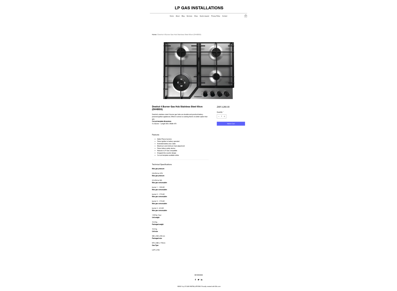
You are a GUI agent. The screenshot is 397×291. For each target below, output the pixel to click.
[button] (246, 15)
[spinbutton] (221, 116)
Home (154, 34)
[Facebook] (195, 280)
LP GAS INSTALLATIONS (199, 7)
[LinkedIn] (202, 280)
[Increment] (224, 116)
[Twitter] (198, 280)
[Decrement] (218, 116)
